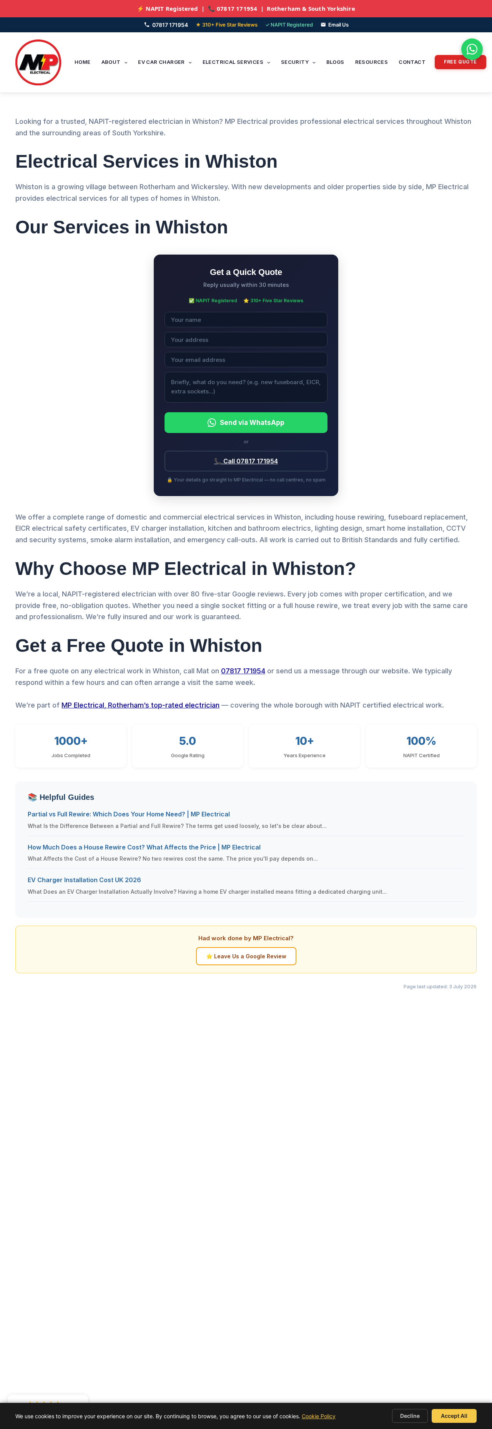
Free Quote (460, 62)
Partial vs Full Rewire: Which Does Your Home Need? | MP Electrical (129, 814)
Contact (412, 62)
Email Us (338, 25)
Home (83, 62)
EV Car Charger (161, 62)
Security (295, 62)
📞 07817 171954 (233, 8)
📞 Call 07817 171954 (246, 461)
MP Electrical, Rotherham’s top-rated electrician (140, 705)
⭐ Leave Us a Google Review (246, 956)
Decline (410, 1415)
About (111, 62)
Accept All (454, 1415)
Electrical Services (233, 62)
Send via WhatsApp (252, 422)
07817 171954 (170, 25)
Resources (371, 62)
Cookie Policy (319, 1416)
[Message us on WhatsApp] (472, 49)
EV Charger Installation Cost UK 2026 (84, 880)
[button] (124, 62)
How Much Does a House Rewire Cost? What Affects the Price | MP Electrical (144, 847)
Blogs (335, 62)
